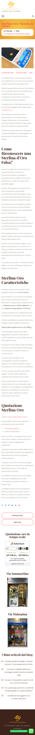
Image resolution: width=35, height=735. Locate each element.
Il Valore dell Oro (7, 73)
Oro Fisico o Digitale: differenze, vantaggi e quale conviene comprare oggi (18, 672)
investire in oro (6, 110)
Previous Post (17, 515)
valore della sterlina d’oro (17, 417)
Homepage (7, 31)
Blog (17, 31)
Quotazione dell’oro (11, 428)
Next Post (17, 522)
